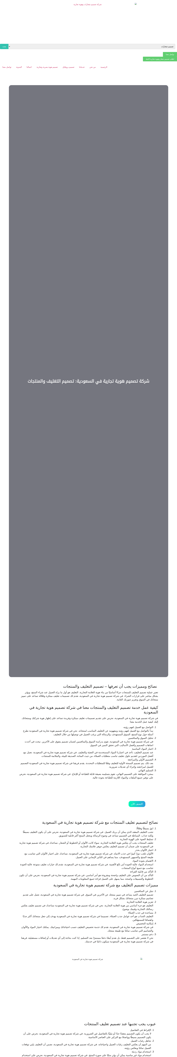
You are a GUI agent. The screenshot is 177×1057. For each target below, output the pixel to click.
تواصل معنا (6, 67)
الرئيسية (104, 67)
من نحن (92, 67)
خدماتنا (82, 67)
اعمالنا (29, 67)
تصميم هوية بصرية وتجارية (47, 67)
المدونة (19, 67)
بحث (4, 46)
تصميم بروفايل (68, 67)
